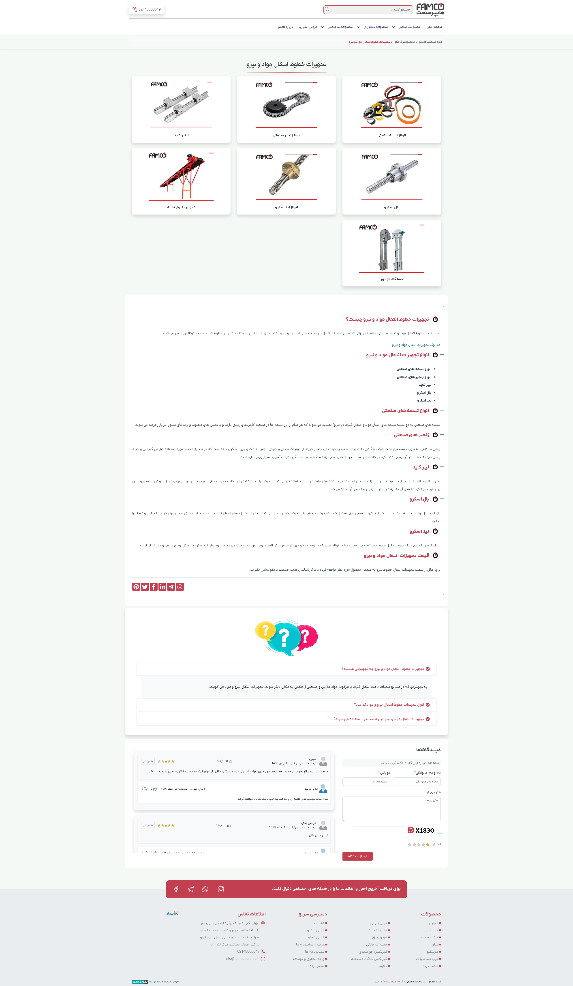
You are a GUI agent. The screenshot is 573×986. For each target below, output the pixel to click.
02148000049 (248, 951)
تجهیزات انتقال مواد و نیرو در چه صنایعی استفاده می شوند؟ (379, 719)
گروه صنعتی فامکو (391, 982)
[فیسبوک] (176, 889)
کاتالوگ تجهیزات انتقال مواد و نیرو (416, 345)
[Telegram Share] (171, 587)
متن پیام (434, 792)
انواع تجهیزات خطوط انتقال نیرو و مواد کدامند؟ (389, 704)
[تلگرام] (190, 889)
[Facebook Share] (154, 587)
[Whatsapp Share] (180, 587)
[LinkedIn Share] (162, 587)
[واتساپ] (206, 889)
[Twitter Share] (145, 587)
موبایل (384, 773)
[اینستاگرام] (220, 889)
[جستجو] (327, 9)
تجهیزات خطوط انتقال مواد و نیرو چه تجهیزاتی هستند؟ (383, 669)
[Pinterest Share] (136, 587)
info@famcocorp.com (242, 959)
